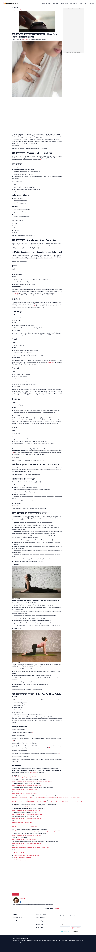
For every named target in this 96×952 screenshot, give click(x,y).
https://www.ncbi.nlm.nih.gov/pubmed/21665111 (24, 827)
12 (32, 471)
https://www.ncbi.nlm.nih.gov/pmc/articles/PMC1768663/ (27, 814)
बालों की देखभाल (74, 3)
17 (49, 748)
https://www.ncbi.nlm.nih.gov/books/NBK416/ (24, 839)
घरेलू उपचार (55, 3)
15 (32, 732)
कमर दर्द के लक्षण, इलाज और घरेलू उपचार (22, 857)
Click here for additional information (37, 942)
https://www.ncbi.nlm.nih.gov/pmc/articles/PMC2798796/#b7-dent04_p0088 (32, 781)
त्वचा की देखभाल (64, 3)
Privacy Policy (39, 921)
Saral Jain (25, 39)
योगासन (92, 3)
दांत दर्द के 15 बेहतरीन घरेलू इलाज (21, 860)
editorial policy (33, 772)
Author (15, 894)
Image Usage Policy (41, 914)
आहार (86, 3)
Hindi (17, 10)
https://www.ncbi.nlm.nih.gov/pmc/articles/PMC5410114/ (26, 810)
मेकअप (81, 3)
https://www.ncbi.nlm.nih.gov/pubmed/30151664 (24, 789)
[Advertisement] (37, 115)
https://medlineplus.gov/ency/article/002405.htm (24, 793)
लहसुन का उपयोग (15, 293)
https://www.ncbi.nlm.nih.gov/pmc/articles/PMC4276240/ (27, 835)
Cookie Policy (39, 927)
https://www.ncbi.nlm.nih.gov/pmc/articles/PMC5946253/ (27, 818)
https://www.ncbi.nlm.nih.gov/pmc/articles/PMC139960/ (26, 785)
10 (13, 452)
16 (13, 740)
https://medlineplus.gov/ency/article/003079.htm (24, 777)
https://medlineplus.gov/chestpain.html (22, 822)
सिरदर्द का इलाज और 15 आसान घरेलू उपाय (22, 853)
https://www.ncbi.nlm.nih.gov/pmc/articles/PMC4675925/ (27, 843)
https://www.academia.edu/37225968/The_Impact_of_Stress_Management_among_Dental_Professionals (39, 831)
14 (21, 602)
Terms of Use (39, 924)
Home (13, 10)
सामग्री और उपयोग (46, 3)
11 (45, 454)
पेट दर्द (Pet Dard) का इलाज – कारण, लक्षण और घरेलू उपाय (26, 855)
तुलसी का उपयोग (51, 362)
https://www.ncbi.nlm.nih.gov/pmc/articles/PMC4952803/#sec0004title (30, 847)
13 (30, 518)
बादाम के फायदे (20, 449)
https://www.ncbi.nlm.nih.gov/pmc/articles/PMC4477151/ (27, 806)
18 (59, 753)
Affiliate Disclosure (40, 917)
